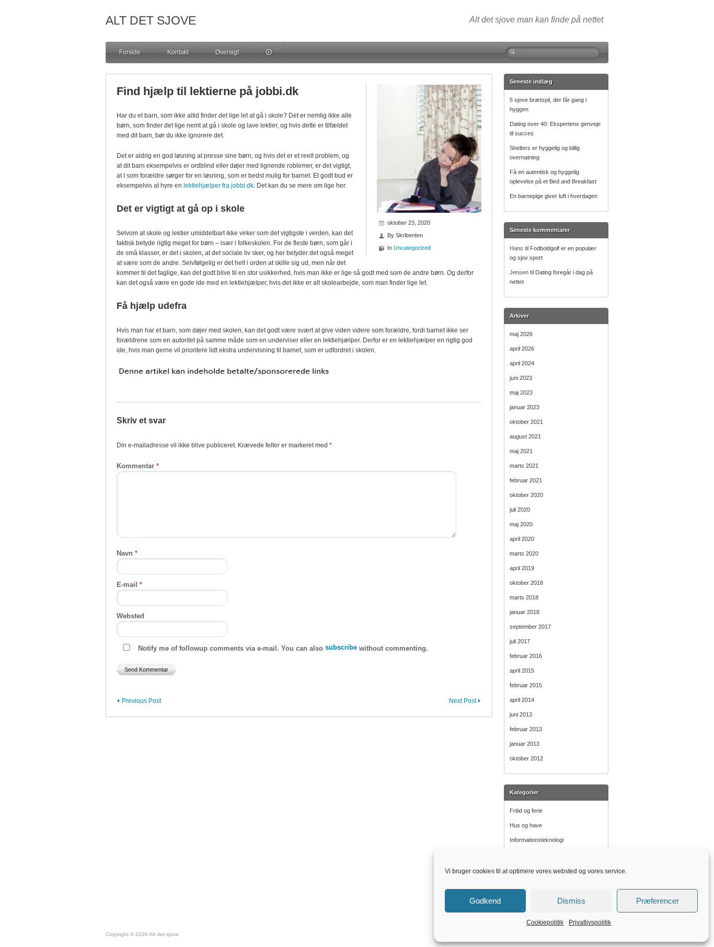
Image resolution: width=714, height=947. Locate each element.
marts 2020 (524, 553)
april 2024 (522, 363)
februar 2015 (526, 685)
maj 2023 (521, 392)
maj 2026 (521, 334)
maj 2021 (521, 451)
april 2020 (522, 539)
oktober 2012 (526, 758)
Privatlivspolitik (590, 922)
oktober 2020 (526, 495)
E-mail (129, 584)
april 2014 (522, 700)
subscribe (341, 647)
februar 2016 (526, 656)
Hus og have (526, 825)
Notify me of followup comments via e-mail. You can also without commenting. (282, 647)
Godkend (485, 900)
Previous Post (141, 701)
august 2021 (525, 436)
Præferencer (657, 900)
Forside (130, 52)
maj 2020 (521, 524)
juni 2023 (521, 378)
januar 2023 (524, 407)
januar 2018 (524, 612)
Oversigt (227, 52)
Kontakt (178, 52)
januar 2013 (524, 744)
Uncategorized (412, 248)
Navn (127, 553)
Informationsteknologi (536, 840)
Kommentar (138, 466)
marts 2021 (524, 466)
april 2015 (522, 670)
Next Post (462, 701)
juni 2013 (521, 714)
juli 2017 (520, 641)
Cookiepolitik (544, 922)
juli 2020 (520, 509)
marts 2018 (524, 597)
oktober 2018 (526, 583)
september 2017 (530, 626)
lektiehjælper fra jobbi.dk (218, 185)
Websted (130, 616)
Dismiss (571, 900)
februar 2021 (526, 480)
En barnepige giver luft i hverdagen (553, 196)
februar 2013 (526, 729)
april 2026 (522, 348)
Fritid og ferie (526, 810)
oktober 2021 (526, 422)
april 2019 (522, 568)
